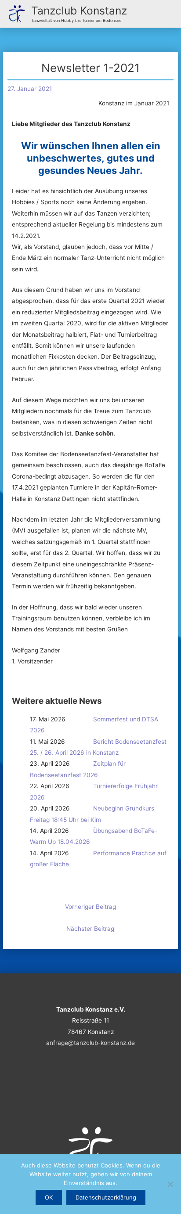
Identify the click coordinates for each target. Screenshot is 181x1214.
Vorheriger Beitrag (90, 906)
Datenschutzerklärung (106, 1197)
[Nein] (170, 1184)
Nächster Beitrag (90, 928)
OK (49, 1197)
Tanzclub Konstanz (79, 10)
